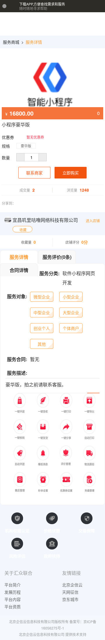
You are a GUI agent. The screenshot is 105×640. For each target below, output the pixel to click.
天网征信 (70, 592)
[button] (86, 24)
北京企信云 (72, 585)
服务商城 (11, 42)
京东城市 (70, 599)
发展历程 (12, 592)
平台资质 (12, 606)
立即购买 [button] (70, 173)
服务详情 (34, 42)
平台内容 (12, 599)
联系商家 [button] (34, 173)
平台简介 (12, 585)
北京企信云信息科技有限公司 (41, 634)
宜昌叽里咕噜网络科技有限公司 (45, 220)
